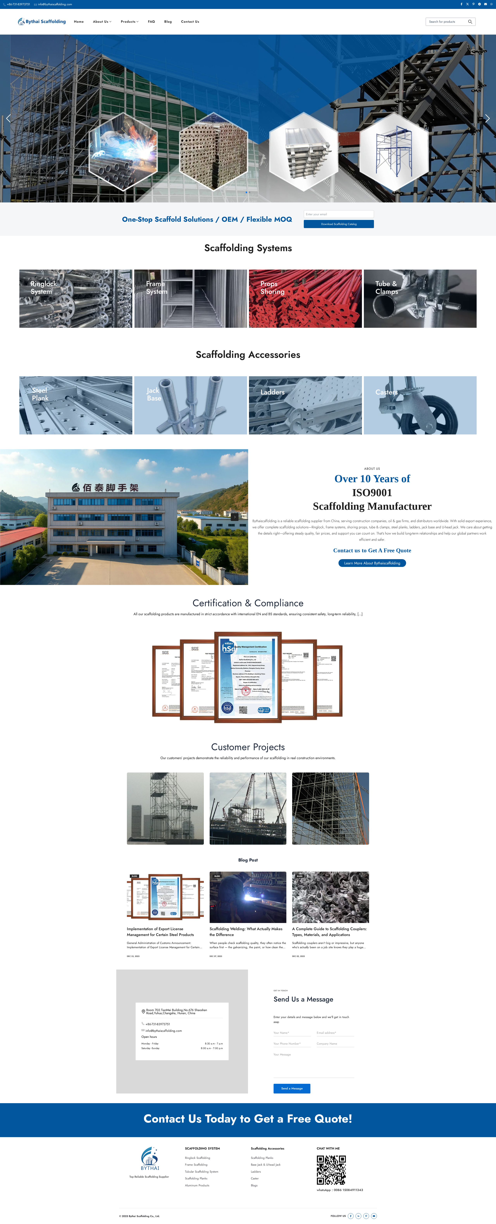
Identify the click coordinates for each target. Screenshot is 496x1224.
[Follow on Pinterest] (366, 1216)
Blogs (254, 1185)
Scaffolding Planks (196, 1178)
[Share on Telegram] (479, 4)
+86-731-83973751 (18, 4)
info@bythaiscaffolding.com (55, 4)
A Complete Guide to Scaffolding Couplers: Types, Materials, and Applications (329, 932)
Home (79, 21)
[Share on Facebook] (461, 4)
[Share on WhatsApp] (491, 4)
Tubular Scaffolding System (201, 1172)
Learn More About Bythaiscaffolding (372, 563)
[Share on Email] (485, 4)
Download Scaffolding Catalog (339, 224)
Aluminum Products (197, 1185)
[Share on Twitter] (467, 4)
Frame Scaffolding (196, 1165)
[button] (246, 192)
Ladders (256, 1172)
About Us (100, 21)
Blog (168, 21)
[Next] (235, 517)
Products (128, 21)
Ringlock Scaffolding (197, 1158)
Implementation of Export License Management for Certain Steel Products (160, 932)
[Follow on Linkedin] (358, 1216)
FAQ (151, 21)
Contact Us (190, 21)
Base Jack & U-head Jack (266, 1165)
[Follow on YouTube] (374, 1216)
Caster (255, 1178)
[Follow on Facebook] (351, 1216)
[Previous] (13, 517)
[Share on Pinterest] (473, 4)
